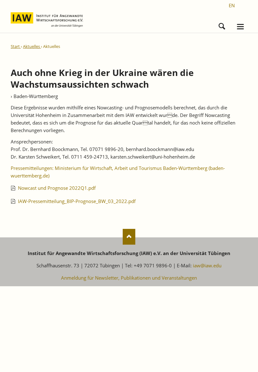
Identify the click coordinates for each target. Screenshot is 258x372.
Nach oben (129, 237)
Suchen (222, 25)
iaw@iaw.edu (207, 265)
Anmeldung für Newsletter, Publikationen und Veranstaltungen (129, 278)
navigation (240, 26)
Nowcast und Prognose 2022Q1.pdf (57, 188)
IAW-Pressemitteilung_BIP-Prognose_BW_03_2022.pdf (77, 201)
